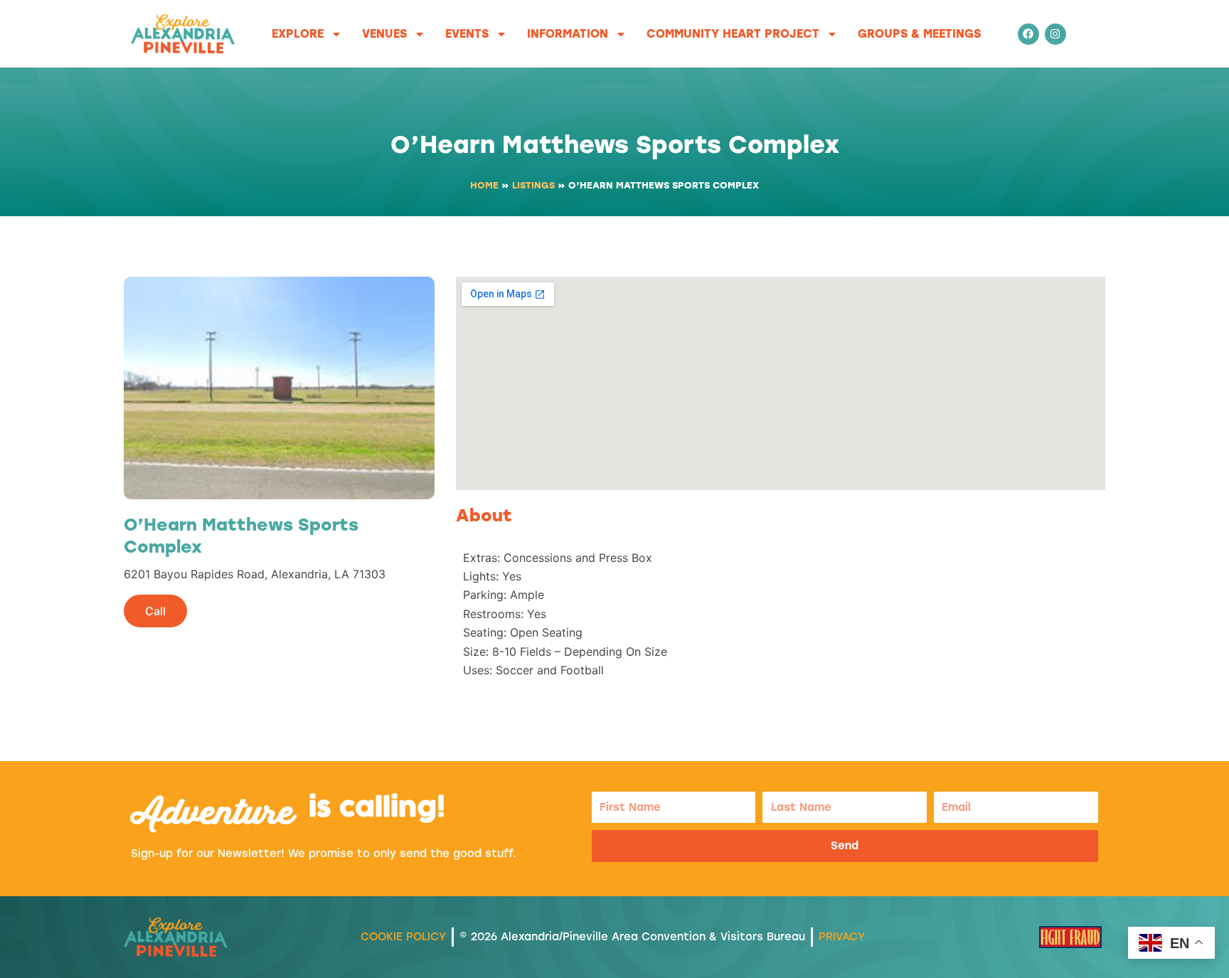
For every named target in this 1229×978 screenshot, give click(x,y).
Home (484, 185)
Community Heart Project (733, 34)
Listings (533, 185)
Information (567, 34)
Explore (298, 34)
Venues (384, 34)
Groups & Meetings (919, 34)
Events (467, 34)
